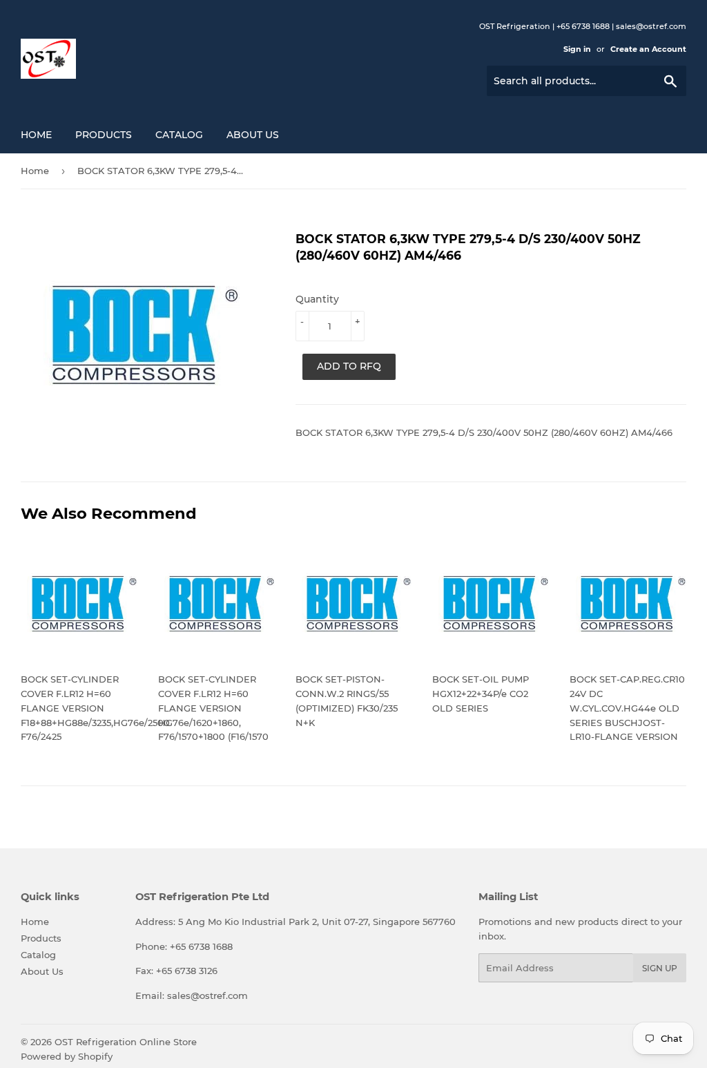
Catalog (179, 134)
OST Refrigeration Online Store (126, 1041)
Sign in (577, 49)
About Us (252, 134)
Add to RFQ (349, 366)
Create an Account (648, 49)
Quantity (317, 299)
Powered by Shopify (67, 1056)
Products (103, 134)
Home (36, 134)
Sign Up (659, 968)
